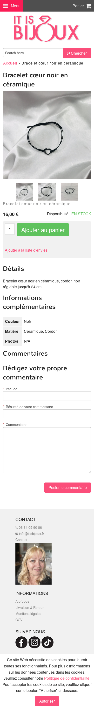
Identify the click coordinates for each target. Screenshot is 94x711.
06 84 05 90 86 (30, 527)
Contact (21, 539)
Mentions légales (28, 613)
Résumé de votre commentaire (28, 406)
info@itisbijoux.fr (31, 533)
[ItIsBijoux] (47, 28)
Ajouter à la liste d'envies (26, 250)
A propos (22, 601)
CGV (18, 619)
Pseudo (10, 388)
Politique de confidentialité (66, 678)
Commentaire (15, 424)
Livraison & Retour (29, 607)
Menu (15, 5)
